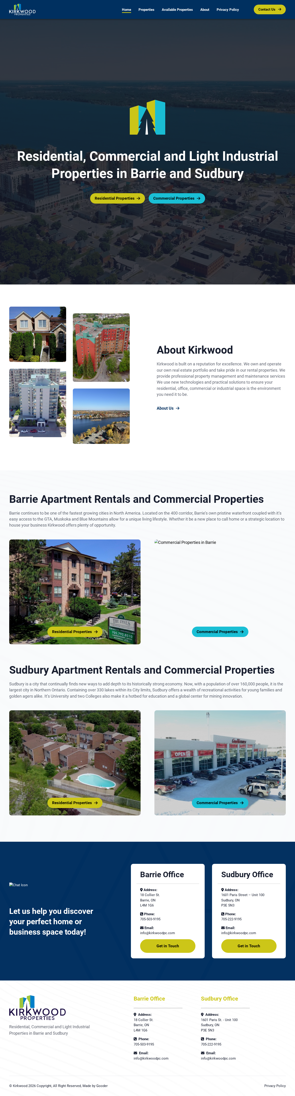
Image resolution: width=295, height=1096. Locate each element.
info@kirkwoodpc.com (157, 933)
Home (126, 10)
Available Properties (177, 10)
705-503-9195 (150, 919)
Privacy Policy (228, 10)
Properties (146, 10)
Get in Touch (167, 946)
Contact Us (267, 9)
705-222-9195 (231, 919)
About (204, 10)
